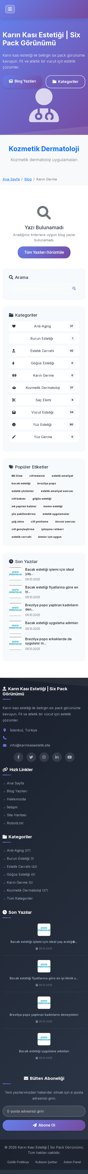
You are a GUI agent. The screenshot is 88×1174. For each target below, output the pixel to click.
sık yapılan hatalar (24, 506)
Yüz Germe (53, 437)
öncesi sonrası (65, 521)
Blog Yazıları (25, 81)
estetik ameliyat (62, 475)
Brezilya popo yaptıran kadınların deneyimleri (44, 1014)
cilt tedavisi (37, 475)
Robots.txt (15, 823)
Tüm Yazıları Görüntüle (44, 252)
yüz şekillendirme (24, 514)
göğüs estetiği (41, 498)
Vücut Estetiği (52, 412)
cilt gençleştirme (23, 529)
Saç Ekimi (54, 400)
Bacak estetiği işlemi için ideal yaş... (49, 571)
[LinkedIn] (57, 757)
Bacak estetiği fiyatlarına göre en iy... (51, 589)
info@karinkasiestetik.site (30, 745)
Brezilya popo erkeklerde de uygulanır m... (48, 641)
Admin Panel (72, 1162)
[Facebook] (18, 757)
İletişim (12, 807)
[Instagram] (44, 757)
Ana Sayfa (11, 179)
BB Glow (17, 475)
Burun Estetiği (51, 338)
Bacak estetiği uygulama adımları (51, 623)
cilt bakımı (19, 498)
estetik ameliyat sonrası (57, 491)
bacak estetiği (21, 483)
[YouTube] (70, 757)
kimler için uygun (50, 536)
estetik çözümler (23, 491)
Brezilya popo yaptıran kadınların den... (51, 607)
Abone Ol (46, 1125)
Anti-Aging (53, 326)
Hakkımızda (16, 799)
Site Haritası (16, 815)
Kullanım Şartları (46, 1162)
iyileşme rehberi (52, 529)
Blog (28, 179)
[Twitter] (31, 757)
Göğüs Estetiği (52, 363)
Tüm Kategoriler (20, 898)
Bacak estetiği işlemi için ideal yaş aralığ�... (44, 941)
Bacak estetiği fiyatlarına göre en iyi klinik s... (44, 978)
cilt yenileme (39, 521)
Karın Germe (53, 375)
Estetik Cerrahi (51, 351)
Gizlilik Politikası (18, 1162)
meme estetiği (53, 506)
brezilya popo (46, 483)
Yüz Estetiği (53, 424)
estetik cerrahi (21, 536)
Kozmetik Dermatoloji (49, 388)
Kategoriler (68, 81)
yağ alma (18, 521)
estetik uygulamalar (56, 514)
